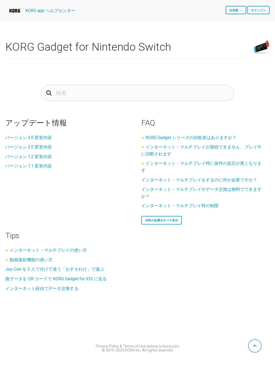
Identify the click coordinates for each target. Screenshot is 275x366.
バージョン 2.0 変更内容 (28, 147)
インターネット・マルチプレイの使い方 (48, 250)
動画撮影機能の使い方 (31, 259)
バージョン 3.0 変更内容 (28, 137)
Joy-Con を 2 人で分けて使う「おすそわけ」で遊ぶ (54, 269)
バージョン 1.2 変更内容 (28, 156)
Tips (12, 235)
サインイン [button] (258, 10)
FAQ (148, 122)
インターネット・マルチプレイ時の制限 (180, 205)
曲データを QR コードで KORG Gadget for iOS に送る (56, 278)
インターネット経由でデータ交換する (41, 288)
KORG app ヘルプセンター (50, 10)
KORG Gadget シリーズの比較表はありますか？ (191, 137)
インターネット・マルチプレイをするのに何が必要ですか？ (199, 179)
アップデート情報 (36, 122)
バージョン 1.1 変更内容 (28, 166)
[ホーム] (14, 10)
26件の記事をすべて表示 (161, 220)
